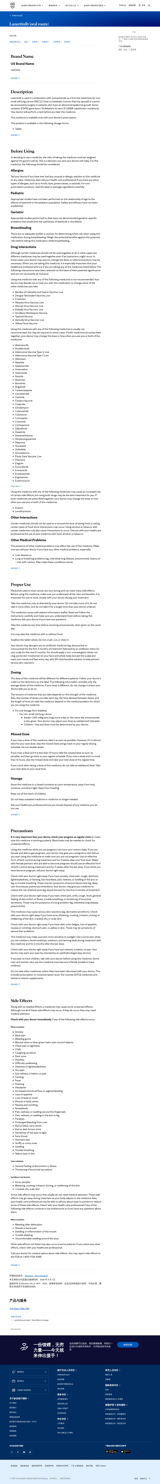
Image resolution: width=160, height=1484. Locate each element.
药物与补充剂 (17, 16)
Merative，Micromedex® (36, 1275)
